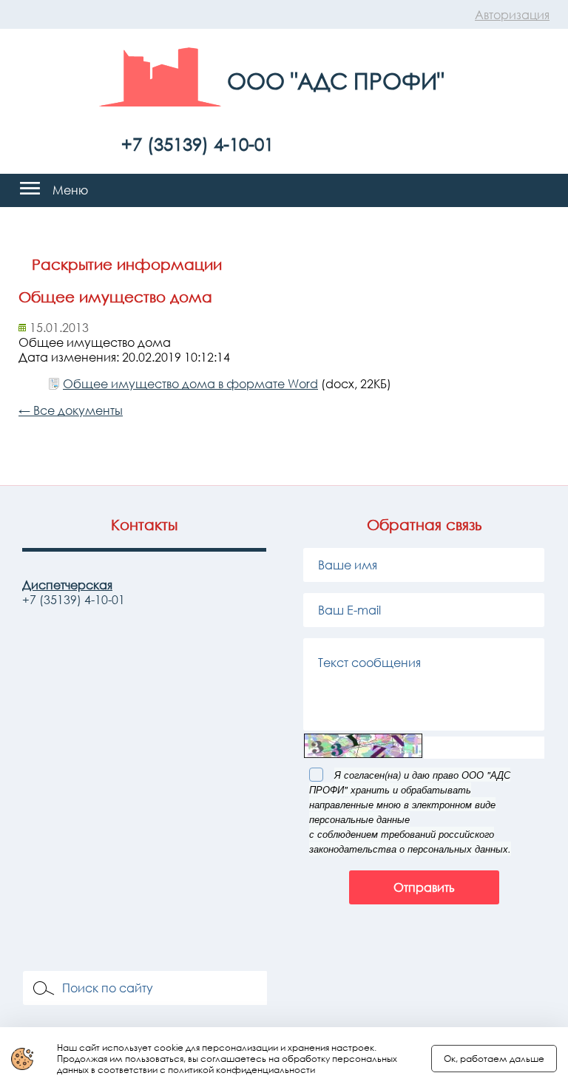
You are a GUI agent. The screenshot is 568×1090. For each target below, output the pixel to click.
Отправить (424, 887)
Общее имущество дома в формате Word (190, 383)
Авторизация (512, 14)
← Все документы (70, 410)
